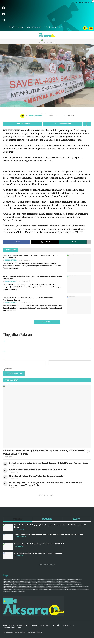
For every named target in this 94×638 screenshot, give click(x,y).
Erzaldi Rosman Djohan (54, 582)
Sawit (85, 589)
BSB (66, 581)
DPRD (27, 582)
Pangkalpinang (10, 586)
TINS (14, 591)
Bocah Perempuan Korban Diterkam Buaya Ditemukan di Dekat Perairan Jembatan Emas (48, 463)
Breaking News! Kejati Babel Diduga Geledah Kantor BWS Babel (37, 469)
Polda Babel (54, 587)
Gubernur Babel (73, 582)
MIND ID (60, 584)
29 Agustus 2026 (24, 260)
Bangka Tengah (10, 581)
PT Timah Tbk (45, 589)
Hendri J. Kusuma (35, 116)
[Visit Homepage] (47, 35)
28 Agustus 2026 (24, 281)
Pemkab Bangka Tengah (57, 586)
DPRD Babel (37, 582)
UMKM (21, 591)
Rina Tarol (58, 589)
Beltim (59, 581)
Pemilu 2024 (39, 586)
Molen (69, 584)
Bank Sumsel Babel (27, 581)
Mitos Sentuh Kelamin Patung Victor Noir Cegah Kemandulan (36, 476)
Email (4, 360)
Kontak (56, 625)
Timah (6, 591)
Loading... (47, 322)
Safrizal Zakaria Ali (73, 589)
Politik (64, 587)
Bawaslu (41, 581)
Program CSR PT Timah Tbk (15, 589)
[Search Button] (90, 35)
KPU (40, 584)
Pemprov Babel (10, 587)
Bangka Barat (43, 579)
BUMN (73, 581)
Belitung (50, 581)
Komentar (4, 341)
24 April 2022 (51, 116)
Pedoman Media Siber (12, 628)
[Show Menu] (4, 35)
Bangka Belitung (58, 579)
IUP (20, 584)
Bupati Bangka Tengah (13, 582)
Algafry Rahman (28, 579)
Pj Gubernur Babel (39, 587)
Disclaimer (45, 625)
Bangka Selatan (74, 579)
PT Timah (33, 589)
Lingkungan (49, 584)
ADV (5, 579)
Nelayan (78, 584)
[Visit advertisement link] (47, 15)
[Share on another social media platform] (89, 124)
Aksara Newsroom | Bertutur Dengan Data (20, 625)
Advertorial (14, 579)
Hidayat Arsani (10, 584)
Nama (4, 352)
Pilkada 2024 (24, 587)
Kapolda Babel (30, 584)
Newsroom (67, 625)
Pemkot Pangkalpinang (78, 586)
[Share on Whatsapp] (85, 124)
